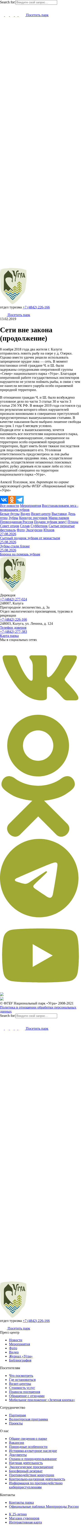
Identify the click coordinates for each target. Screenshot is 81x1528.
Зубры (13, 518)
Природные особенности (28, 1447)
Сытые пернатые (62, 526)
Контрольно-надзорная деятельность (37, 1479)
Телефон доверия (13, 627)
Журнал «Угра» (21, 1356)
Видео (25, 514)
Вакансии (16, 1443)
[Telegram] (20, 500)
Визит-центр (41, 514)
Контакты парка (21, 1502)
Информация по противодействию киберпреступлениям (36, 1485)
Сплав (25, 526)
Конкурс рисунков (33, 518)
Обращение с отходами (27, 1396)
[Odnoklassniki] (12, 500)
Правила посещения (24, 1392)
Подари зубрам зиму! (50, 522)
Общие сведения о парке (28, 1438)
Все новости (9, 506)
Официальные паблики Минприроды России (44, 1506)
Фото (21, 530)
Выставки (59, 514)
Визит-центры (20, 1384)
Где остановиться (22, 1380)
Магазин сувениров (24, 1518)
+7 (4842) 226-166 (36, 307)
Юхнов (48, 530)
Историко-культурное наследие (33, 1451)
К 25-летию (18, 1514)
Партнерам (17, 1415)
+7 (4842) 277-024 (13, 599)
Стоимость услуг (22, 1388)
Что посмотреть (21, 1375)
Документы (18, 1455)
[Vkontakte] (4, 500)
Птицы (73, 522)
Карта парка (9, 636)
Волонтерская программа (28, 1419)
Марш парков (58, 518)
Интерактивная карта (25, 1522)
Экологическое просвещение (31, 1467)
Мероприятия (30, 506)
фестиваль (8, 530)
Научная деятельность (26, 1463)
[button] (2, 7)
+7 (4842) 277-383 (13, 632)
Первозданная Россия (16, 522)
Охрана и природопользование (33, 1459)
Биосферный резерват (26, 1471)
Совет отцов (9, 526)
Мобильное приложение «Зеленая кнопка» (42, 1400)
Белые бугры (10, 514)
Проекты (16, 1423)
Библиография (20, 1360)
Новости (15, 1340)
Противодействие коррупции (31, 1475)
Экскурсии (34, 530)
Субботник (39, 526)
